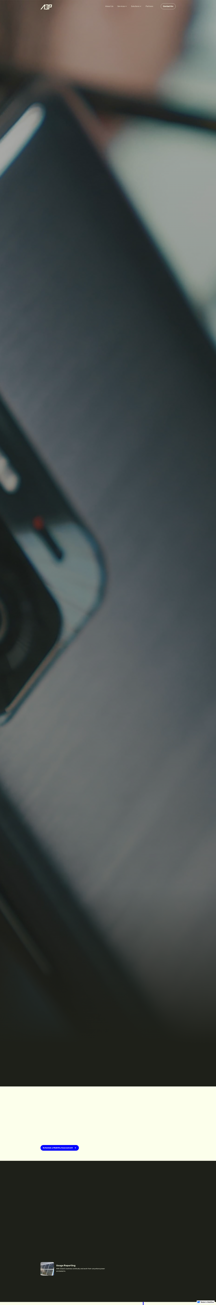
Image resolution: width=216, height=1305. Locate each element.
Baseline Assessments (128, 22)
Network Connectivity (142, 31)
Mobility (136, 22)
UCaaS (136, 36)
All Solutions (138, 12)
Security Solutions (141, 26)
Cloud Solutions (140, 17)
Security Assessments (128, 17)
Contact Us (168, 6)
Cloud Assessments (126, 31)
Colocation (137, 45)
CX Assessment (125, 26)
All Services (123, 12)
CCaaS (136, 41)
